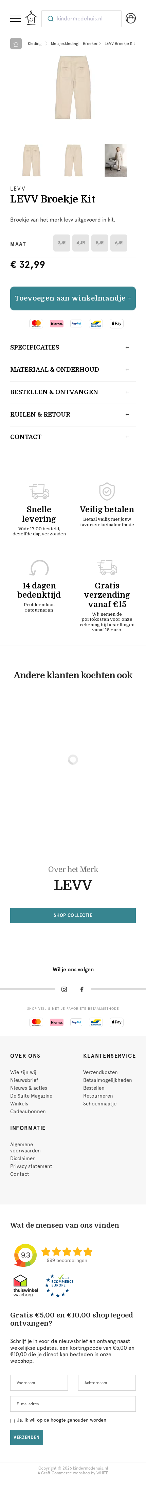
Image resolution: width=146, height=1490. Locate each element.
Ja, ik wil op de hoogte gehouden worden (61, 1420)
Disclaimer (22, 1158)
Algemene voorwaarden (25, 1147)
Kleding (34, 43)
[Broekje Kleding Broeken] (73, 87)
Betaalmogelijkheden (107, 1080)
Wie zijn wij (23, 1072)
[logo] (31, 18)
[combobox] (81, 18)
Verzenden (27, 1437)
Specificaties (34, 347)
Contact (25, 437)
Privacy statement (31, 1166)
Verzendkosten (100, 1072)
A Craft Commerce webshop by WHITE (73, 1473)
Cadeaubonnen (28, 1111)
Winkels (19, 1104)
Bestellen (94, 1088)
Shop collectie (73, 915)
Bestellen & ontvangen (54, 392)
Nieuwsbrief (24, 1080)
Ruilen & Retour (40, 414)
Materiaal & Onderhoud (54, 369)
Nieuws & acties (28, 1088)
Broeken (90, 43)
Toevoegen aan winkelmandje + (73, 298)
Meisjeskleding (64, 43)
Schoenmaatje (99, 1104)
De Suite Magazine (31, 1096)
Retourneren (98, 1096)
